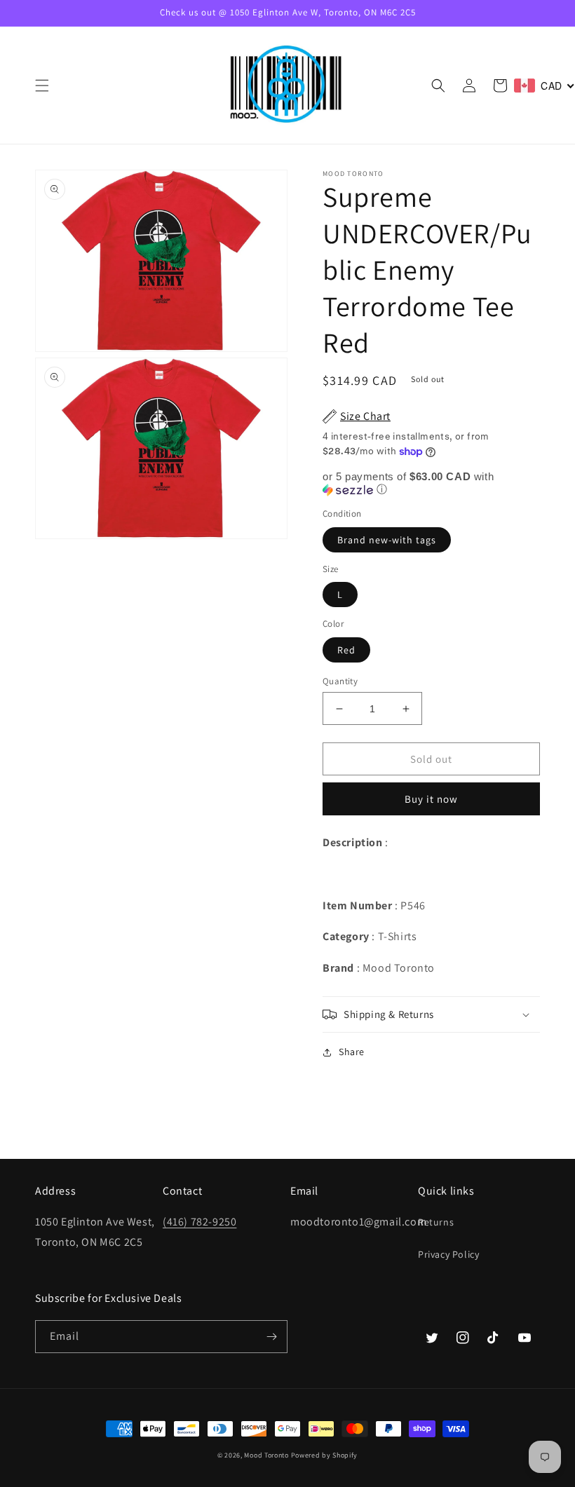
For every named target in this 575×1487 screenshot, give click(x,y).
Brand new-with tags (386, 540)
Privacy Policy (448, 1254)
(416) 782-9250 (199, 1221)
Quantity (340, 681)
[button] (42, 85)
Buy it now (431, 799)
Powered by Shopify (324, 1455)
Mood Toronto (266, 1455)
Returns (436, 1222)
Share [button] (352, 1051)
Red (346, 650)
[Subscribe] (271, 1336)
